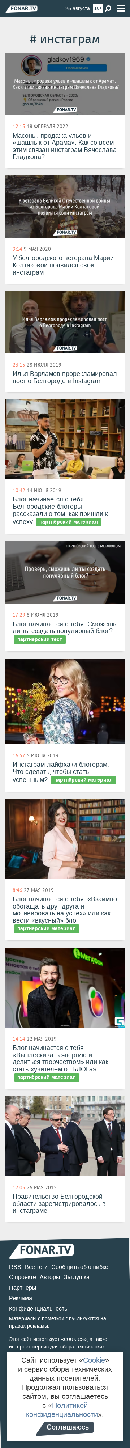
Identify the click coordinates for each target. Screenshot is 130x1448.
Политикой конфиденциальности (62, 1410)
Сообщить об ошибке (79, 1267)
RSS (15, 1267)
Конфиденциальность (38, 1308)
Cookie (94, 1360)
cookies (74, 1339)
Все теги (36, 1267)
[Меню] (121, 8)
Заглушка (77, 1277)
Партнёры (22, 1287)
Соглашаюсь (68, 1427)
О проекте (22, 1277)
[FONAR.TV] (21, 8)
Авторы (50, 1277)
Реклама (20, 1298)
